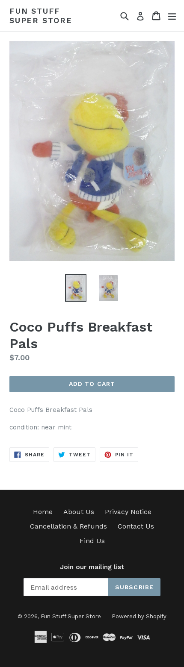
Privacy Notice (128, 512)
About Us (78, 512)
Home (43, 512)
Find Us (92, 541)
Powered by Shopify (139, 616)
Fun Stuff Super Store (40, 15)
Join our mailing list (92, 567)
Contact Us (136, 526)
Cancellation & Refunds (68, 526)
